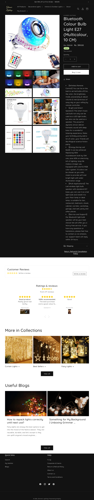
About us (50, 470)
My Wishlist (9, 463)
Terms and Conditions (55, 477)
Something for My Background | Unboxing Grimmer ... (67, 421)
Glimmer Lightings (43, 498)
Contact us (51, 474)
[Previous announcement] (6, 2)
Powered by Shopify (55, 498)
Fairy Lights (67, 366)
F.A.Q (49, 460)
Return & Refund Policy (55, 467)
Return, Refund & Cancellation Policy (75, 252)
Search (7, 460)
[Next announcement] (88, 2)
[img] (47, 288)
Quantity (66, 54)
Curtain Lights (11, 366)
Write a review (80, 274)
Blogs (7, 467)
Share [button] (68, 79)
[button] (35, 7)
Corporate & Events (54, 463)
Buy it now (76, 72)
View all (47, 374)
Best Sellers (38, 366)
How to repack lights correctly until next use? (25, 421)
